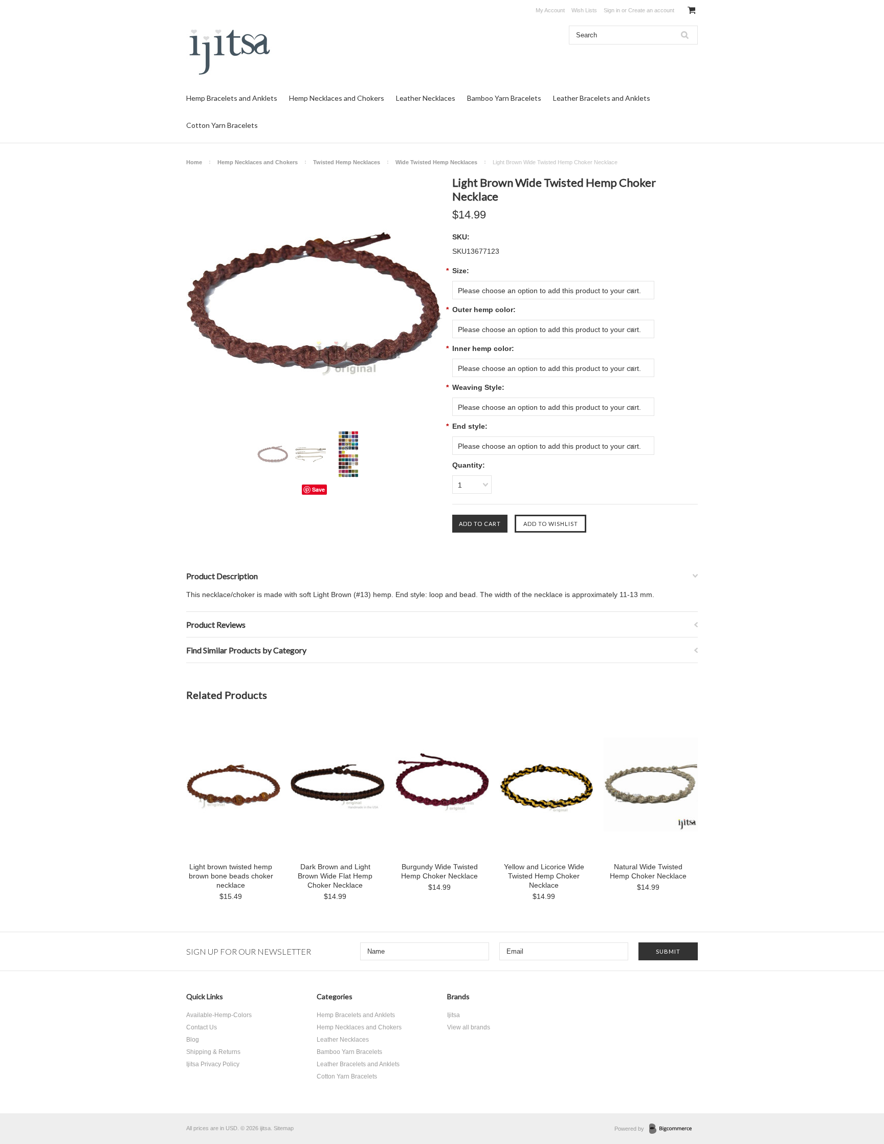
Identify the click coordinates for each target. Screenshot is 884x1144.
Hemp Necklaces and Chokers (336, 98)
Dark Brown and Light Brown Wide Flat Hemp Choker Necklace (335, 876)
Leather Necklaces (425, 98)
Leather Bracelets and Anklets (601, 98)
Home (194, 162)
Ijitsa (453, 1015)
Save (318, 489)
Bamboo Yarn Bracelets (504, 98)
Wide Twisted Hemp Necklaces (436, 162)
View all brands (468, 1027)
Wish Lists (584, 10)
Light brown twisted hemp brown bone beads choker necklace (231, 876)
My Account (550, 10)
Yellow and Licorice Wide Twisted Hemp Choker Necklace (544, 876)
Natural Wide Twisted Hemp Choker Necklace (648, 871)
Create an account (651, 10)
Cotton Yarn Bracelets (222, 125)
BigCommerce (673, 1129)
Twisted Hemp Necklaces (346, 162)
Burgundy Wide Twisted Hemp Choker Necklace (439, 871)
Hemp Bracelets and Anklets (231, 98)
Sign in (612, 10)
